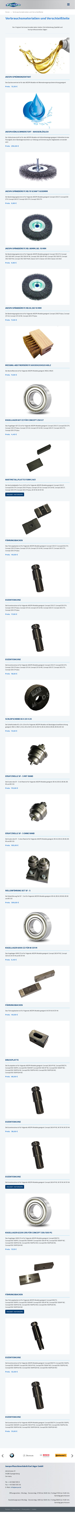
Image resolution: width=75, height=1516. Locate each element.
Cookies (34, 1509)
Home (7, 12)
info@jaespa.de (16, 1487)
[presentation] (72, 1456)
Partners (7, 1509)
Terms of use (16, 1509)
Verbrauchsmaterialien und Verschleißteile (28, 12)
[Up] (71, 1512)
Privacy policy (26, 1509)
